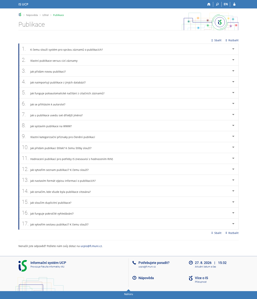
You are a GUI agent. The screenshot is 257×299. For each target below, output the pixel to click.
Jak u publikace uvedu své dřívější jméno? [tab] (52, 114)
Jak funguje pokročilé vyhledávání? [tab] (48, 213)
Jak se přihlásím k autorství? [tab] (43, 104)
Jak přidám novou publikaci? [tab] (44, 71)
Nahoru (128, 294)
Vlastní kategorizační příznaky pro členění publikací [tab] (58, 136)
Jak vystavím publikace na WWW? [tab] (47, 125)
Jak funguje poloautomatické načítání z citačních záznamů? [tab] (63, 92)
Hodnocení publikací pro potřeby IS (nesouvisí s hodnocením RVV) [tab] (67, 158)
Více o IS (201, 278)
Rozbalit (233, 40)
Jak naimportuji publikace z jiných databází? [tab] (54, 82)
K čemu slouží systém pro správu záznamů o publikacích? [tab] (62, 49)
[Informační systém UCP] (20, 14)
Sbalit (217, 40)
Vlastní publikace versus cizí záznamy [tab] (50, 60)
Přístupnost (201, 282)
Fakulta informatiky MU (52, 266)
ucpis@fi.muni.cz (91, 246)
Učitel (45, 15)
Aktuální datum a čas (205, 266)
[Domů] (209, 4)
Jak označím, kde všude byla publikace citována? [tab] (56, 191)
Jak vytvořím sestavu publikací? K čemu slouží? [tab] (55, 224)
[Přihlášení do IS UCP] (234, 4)
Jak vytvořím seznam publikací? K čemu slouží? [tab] (55, 169)
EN (226, 4)
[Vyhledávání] (217, 4)
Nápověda (32, 15)
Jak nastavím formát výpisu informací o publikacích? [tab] (59, 180)
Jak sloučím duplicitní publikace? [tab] (46, 202)
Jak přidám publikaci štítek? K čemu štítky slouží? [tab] (56, 147)
